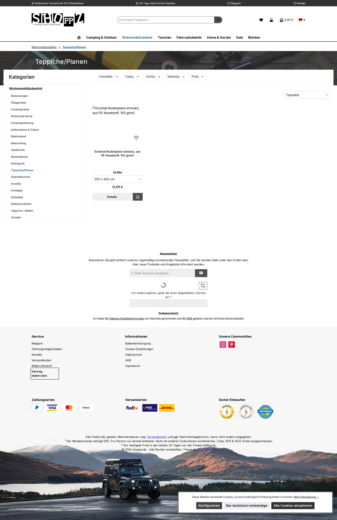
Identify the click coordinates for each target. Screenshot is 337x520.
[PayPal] (37, 408)
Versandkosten (41, 360)
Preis (195, 76)
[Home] (79, 37)
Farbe (129, 76)
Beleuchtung (18, 143)
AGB (189, 318)
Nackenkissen (19, 156)
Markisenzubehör (21, 204)
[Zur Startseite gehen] (58, 19)
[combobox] (165, 19)
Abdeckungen (19, 96)
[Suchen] (218, 19)
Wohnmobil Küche (21, 116)
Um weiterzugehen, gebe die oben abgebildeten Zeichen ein (168, 295)
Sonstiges (17, 190)
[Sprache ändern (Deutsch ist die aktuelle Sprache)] (302, 20)
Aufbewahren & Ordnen (25, 129)
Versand (54, 3)
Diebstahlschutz (20, 177)
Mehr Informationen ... (306, 496)
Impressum (132, 366)
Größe (151, 76)
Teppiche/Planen (22, 170)
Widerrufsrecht (42, 366)
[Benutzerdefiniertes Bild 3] (86, 408)
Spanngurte (18, 163)
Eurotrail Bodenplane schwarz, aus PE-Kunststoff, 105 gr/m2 (117, 153)
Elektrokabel (18, 136)
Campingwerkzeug (22, 123)
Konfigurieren (209, 505)
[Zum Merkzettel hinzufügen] (136, 137)
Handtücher (18, 150)
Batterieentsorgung (138, 343)
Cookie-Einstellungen (139, 349)
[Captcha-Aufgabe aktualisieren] (203, 285)
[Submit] (201, 273)
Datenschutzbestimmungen (126, 318)
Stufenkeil (17, 197)
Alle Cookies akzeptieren (293, 505)
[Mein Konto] (271, 20)
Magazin (236, 3)
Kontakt (301, 3)
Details (112, 197)
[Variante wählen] (138, 197)
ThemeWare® (206, 449)
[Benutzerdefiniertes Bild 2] (69, 408)
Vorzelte (16, 183)
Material (173, 76)
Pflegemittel (18, 102)
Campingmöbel (20, 109)
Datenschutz (133, 354)
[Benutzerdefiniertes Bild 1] (52, 408)
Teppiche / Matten (22, 210)
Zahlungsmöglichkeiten (47, 349)
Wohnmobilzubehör (26, 88)
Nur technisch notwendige (246, 505)
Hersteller (106, 76)
